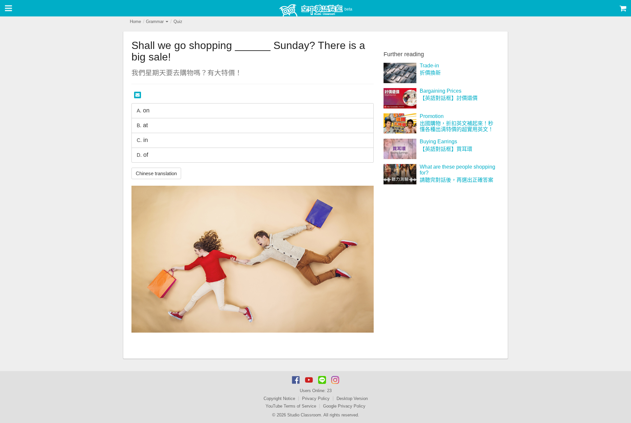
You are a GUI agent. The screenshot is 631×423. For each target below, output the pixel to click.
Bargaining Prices (440, 91)
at (142, 125)
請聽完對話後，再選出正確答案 (456, 180)
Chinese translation (156, 173)
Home (135, 21)
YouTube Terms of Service (291, 406)
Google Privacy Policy (344, 406)
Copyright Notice (279, 398)
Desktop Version (352, 398)
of (142, 155)
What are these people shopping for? (457, 170)
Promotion (432, 116)
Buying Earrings (438, 141)
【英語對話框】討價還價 (449, 98)
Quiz (178, 21)
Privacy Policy (316, 398)
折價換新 (430, 73)
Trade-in (429, 65)
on (143, 110)
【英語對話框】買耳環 (446, 149)
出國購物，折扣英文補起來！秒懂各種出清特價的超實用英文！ (456, 126)
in (142, 140)
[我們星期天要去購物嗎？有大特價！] (252, 259)
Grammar (155, 21)
